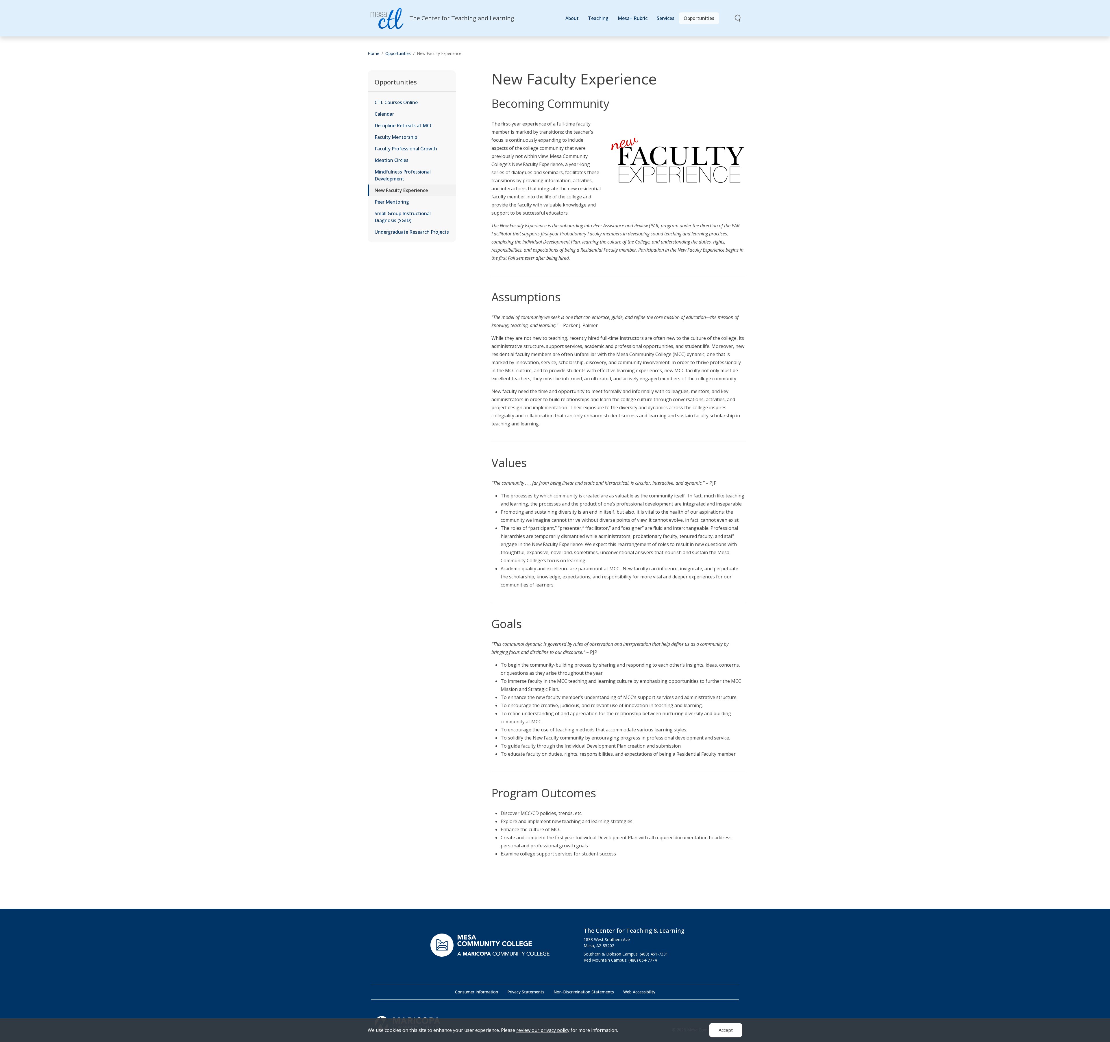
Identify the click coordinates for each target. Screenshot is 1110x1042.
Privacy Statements (525, 992)
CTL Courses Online (396, 102)
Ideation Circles (391, 160)
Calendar (384, 114)
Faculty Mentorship (396, 137)
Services (665, 18)
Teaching (598, 18)
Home (373, 53)
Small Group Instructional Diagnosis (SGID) (403, 217)
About (572, 18)
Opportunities (699, 18)
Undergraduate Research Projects (412, 232)
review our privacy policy (542, 1030)
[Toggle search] (738, 18)
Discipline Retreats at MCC (404, 125)
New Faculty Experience (401, 190)
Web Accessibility (639, 992)
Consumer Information (476, 992)
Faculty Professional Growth (406, 148)
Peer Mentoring (392, 202)
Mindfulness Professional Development (403, 175)
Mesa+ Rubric (633, 18)
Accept (726, 1030)
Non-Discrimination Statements (584, 992)
